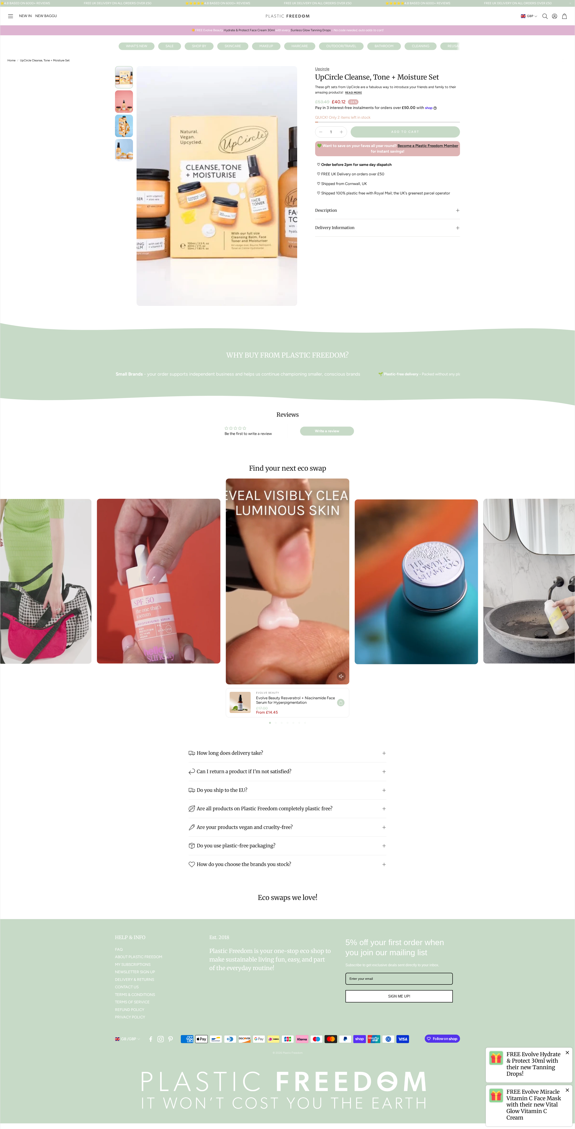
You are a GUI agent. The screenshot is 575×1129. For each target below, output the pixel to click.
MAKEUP (266, 46)
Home (11, 60)
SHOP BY (199, 46)
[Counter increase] (341, 132)
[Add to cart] (341, 702)
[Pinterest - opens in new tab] (170, 1039)
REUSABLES (457, 46)
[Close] (567, 1052)
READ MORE (353, 92)
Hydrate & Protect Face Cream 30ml (249, 30)
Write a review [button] (327, 431)
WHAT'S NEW (136, 46)
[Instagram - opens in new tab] (160, 1039)
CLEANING (420, 46)
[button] (10, 16)
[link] (529, 1065)
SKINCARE (233, 46)
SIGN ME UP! (399, 996)
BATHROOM (384, 46)
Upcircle (322, 69)
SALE (170, 46)
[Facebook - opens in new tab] (151, 1039)
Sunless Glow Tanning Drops (311, 30)
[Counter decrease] (321, 132)
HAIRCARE (300, 46)
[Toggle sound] (341, 676)
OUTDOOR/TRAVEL (341, 46)
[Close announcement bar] (570, 3)
